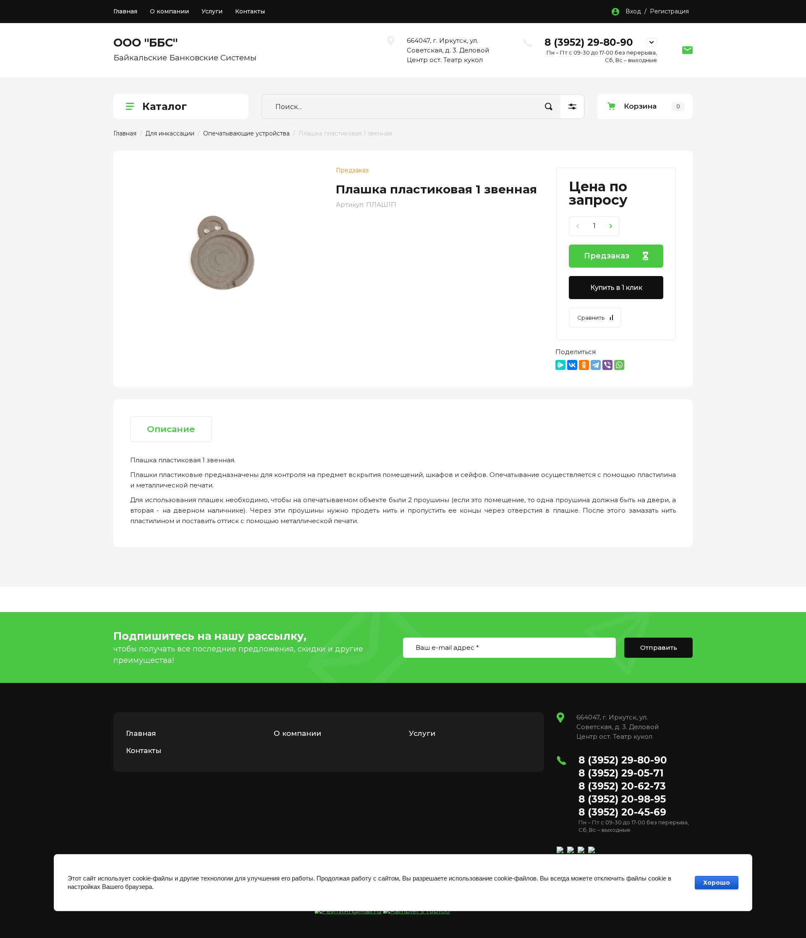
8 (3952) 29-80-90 (588, 42)
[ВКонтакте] (572, 365)
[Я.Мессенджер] (560, 365)
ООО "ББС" (145, 43)
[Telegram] (596, 365)
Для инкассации (169, 133)
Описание (171, 429)
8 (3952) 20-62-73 (622, 786)
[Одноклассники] (584, 365)
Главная (125, 11)
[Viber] (607, 365)
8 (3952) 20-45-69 (622, 812)
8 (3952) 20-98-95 (622, 799)
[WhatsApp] (619, 365)
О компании (169, 11)
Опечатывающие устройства (246, 133)
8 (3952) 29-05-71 (621, 773)
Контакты (250, 11)
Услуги (212, 11)
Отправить (658, 647)
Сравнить (590, 317)
